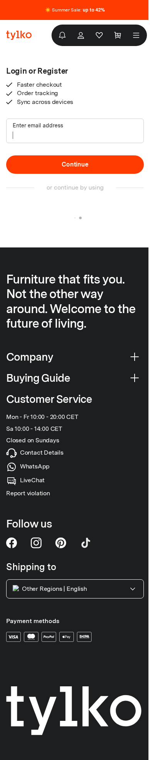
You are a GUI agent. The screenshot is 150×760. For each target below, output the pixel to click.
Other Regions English (54, 589)
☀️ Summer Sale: (75, 10)
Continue (75, 164)
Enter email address (38, 125)
